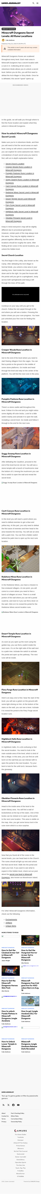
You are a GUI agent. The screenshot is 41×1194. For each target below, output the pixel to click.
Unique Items (11, 926)
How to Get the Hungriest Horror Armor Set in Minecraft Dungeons (29, 955)
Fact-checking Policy (17, 1113)
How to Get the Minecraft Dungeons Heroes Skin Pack (10, 984)
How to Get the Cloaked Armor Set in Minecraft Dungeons (10, 954)
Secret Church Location (15, 164)
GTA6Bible (20, 1176)
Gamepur (20, 1140)
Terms (3, 1119)
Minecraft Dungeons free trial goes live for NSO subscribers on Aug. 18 (30, 985)
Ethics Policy (15, 1116)
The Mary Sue (20, 1165)
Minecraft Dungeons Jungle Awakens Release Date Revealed (29, 1045)
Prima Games (20, 1146)
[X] (8, 1105)
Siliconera (20, 1148)
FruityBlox (20, 1171)
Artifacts (9, 923)
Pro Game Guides (20, 1134)
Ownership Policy (16, 1122)
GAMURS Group (34, 1181)
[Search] (33, 3)
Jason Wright (6, 960)
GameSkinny (20, 1160)
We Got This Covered (20, 1151)
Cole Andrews (25, 993)
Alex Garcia (25, 963)
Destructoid (20, 1154)
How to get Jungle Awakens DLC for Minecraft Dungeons (29, 1015)
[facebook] (13, 1105)
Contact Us (5, 1116)
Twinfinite (20, 1137)
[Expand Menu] (37, 3)
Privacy (4, 1122)
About (3, 1113)
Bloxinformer (20, 1173)
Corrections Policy (16, 1119)
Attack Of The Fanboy (20, 1143)
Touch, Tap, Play (21, 1168)
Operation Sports (20, 1162)
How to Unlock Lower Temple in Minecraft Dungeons (9, 1045)
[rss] (4, 1105)
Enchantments (11, 920)
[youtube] (18, 1105)
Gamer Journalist (20, 1157)
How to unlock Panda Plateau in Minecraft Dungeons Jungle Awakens (9, 1016)
